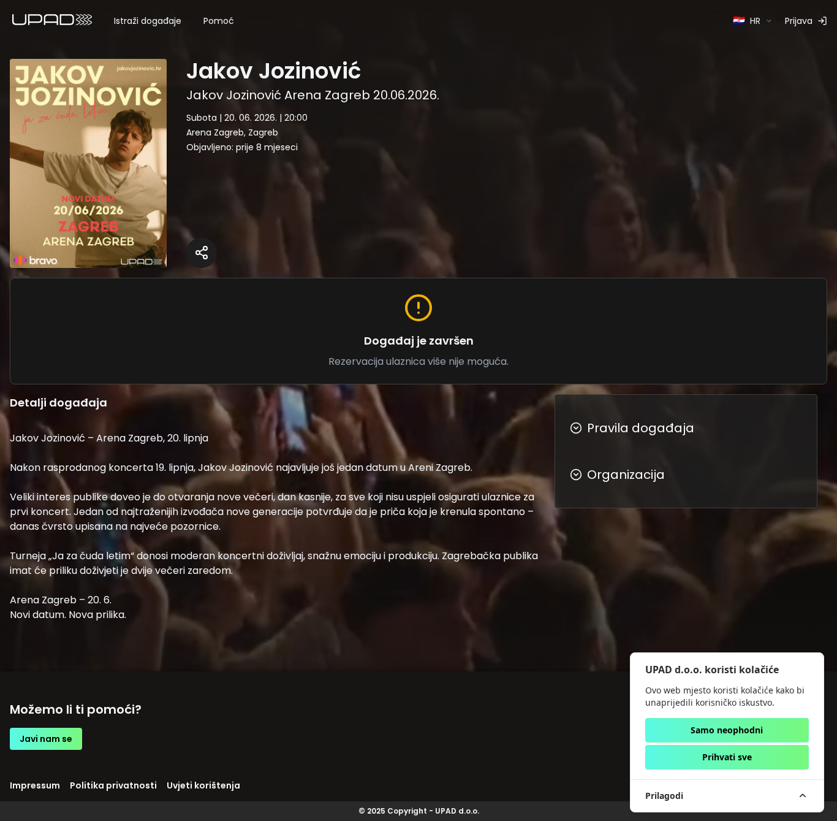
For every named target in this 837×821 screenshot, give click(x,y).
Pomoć (218, 21)
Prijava (798, 21)
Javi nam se (46, 739)
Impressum (35, 785)
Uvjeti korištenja (203, 785)
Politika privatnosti (113, 785)
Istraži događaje (147, 21)
